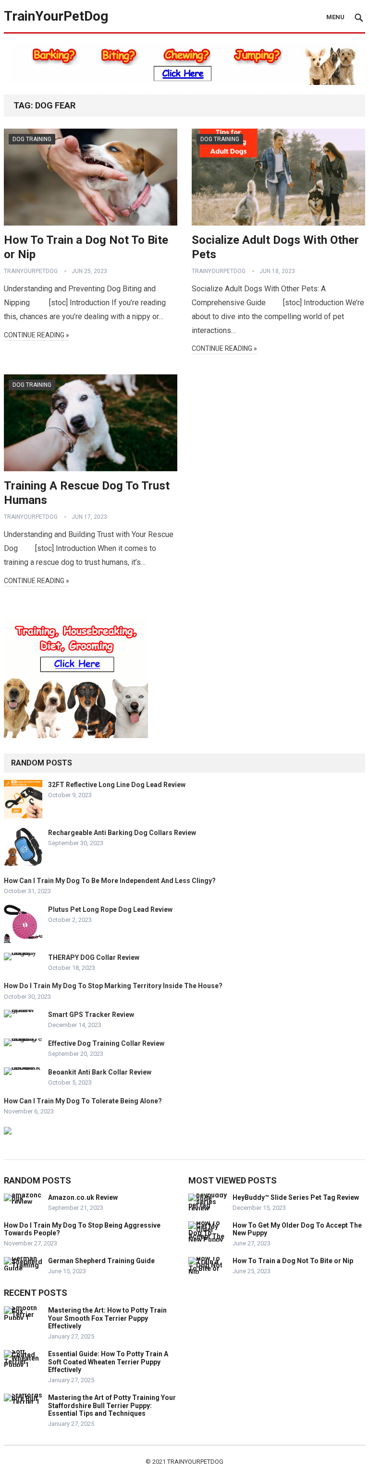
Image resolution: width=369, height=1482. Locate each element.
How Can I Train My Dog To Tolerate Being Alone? (83, 1101)
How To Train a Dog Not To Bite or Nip (293, 1261)
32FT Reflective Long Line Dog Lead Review (116, 785)
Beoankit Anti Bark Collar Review (99, 1072)
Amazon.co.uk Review (83, 1197)
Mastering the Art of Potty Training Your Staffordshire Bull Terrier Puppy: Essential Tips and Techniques (112, 1406)
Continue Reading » (36, 335)
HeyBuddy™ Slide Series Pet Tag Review (296, 1197)
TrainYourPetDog (56, 16)
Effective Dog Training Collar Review (106, 1043)
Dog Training (31, 139)
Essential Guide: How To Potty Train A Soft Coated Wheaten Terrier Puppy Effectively (108, 1362)
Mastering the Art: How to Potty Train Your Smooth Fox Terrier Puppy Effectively (107, 1318)
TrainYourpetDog (195, 1461)
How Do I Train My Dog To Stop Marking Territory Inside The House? (113, 986)
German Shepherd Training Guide (101, 1261)
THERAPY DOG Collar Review (93, 957)
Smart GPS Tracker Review (91, 1014)
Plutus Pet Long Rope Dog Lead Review (110, 909)
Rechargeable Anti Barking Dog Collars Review (122, 833)
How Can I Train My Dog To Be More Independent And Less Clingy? (110, 880)
